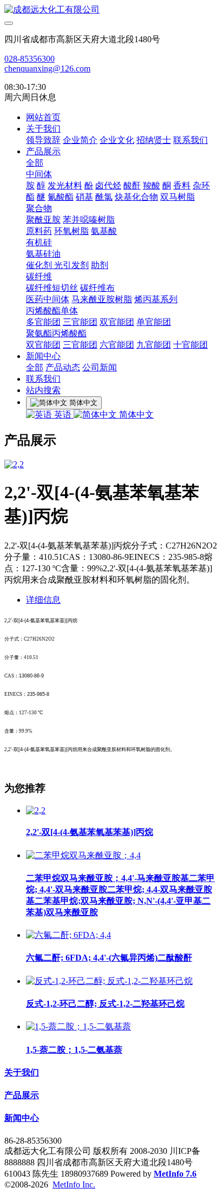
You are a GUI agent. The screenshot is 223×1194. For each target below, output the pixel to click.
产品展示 (43, 151)
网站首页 (43, 117)
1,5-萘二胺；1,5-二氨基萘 (74, 1049)
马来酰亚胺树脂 (101, 299)
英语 (63, 414)
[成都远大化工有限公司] (111, 10)
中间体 (39, 174)
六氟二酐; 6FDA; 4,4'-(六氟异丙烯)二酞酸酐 (109, 957)
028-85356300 (29, 58)
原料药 (39, 231)
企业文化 (117, 140)
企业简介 (80, 140)
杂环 (201, 185)
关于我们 (43, 128)
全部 (34, 162)
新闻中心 (43, 356)
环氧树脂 (71, 231)
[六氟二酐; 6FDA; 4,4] (68, 934)
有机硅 (39, 242)
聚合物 (39, 208)
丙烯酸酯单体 (52, 310)
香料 (182, 185)
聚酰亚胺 (43, 219)
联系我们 (190, 140)
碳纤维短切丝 (52, 287)
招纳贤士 (153, 140)
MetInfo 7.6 (175, 1173)
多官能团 (43, 322)
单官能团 (153, 322)
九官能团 (153, 344)
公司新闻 (99, 367)
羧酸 (151, 185)
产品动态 (62, 367)
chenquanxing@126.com (47, 68)
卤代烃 (108, 185)
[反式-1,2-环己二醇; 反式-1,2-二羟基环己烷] (109, 981)
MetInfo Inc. (74, 1184)
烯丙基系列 (156, 299)
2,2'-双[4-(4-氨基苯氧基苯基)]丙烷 (89, 832)
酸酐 (132, 185)
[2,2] (35, 810)
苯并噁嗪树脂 (89, 219)
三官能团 (80, 322)
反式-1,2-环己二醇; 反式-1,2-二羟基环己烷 (105, 1003)
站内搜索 (43, 390)
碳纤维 (39, 276)
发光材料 (65, 185)
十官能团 (190, 344)
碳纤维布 (97, 287)
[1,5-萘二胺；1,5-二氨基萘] (78, 1026)
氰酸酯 (61, 196)
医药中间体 (47, 299)
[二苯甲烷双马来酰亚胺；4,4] (83, 855)
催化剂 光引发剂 (57, 265)
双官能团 (117, 322)
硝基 (84, 196)
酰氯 (104, 196)
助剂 (99, 265)
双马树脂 (177, 196)
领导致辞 (43, 140)
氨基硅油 (43, 253)
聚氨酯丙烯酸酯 (56, 333)
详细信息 (43, 599)
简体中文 (135, 414)
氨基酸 (104, 231)
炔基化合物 (136, 196)
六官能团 (117, 344)
